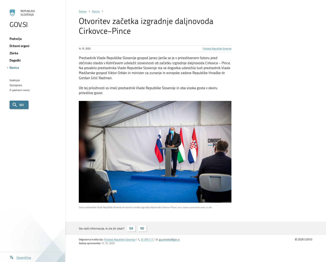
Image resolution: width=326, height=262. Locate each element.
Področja (16, 39)
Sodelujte (15, 80)
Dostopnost (16, 85)
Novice (14, 67)
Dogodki (15, 60)
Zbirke (14, 53)
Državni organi (19, 46)
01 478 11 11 (147, 239)
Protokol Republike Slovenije (217, 48)
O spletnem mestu (20, 90)
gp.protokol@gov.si (169, 239)
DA (131, 228)
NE (142, 228)
